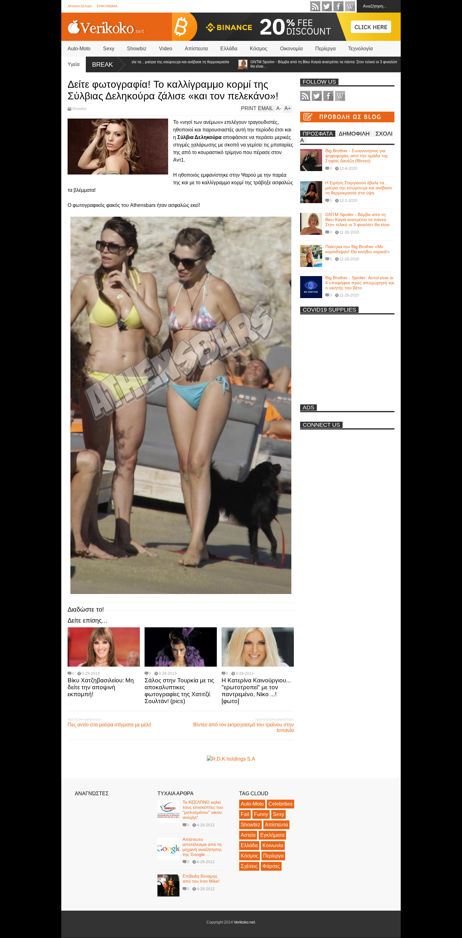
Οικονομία (291, 48)
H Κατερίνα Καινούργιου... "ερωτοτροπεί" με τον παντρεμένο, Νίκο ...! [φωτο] (256, 690)
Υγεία (74, 64)
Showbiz (136, 48)
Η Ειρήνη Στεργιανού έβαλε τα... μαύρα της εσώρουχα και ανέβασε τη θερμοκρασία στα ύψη (358, 187)
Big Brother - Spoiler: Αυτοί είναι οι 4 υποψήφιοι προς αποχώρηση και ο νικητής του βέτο (359, 282)
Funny (261, 814)
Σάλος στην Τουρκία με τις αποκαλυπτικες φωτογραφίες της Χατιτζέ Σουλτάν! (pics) (179, 690)
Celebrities (280, 804)
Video (165, 48)
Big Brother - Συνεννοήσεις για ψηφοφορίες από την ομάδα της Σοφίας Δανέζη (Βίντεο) (356, 155)
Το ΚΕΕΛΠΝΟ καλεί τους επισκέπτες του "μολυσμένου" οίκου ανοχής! (203, 810)
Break (102, 64)
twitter (327, 6)
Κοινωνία (272, 845)
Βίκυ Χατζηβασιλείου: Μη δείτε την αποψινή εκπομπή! (101, 687)
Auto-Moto (79, 48)
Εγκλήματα (272, 835)
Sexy (108, 48)
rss (315, 6)
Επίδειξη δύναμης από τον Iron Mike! (201, 879)
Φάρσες (271, 866)
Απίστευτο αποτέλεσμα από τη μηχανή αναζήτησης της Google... (202, 847)
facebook (338, 6)
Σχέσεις (249, 866)
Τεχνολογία (360, 48)
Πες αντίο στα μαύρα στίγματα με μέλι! (109, 724)
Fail (245, 814)
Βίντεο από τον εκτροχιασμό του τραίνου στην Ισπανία (243, 727)
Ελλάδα (228, 48)
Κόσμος (258, 48)
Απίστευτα (196, 48)
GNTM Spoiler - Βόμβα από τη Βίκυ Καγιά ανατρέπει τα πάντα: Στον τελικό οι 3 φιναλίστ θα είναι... (297, 64)
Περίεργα (325, 48)
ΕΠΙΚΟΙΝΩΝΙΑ (107, 6)
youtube (350, 6)
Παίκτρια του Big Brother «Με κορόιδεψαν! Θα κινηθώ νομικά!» (357, 249)
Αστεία (248, 835)
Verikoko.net (244, 922)
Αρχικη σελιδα (80, 6)
